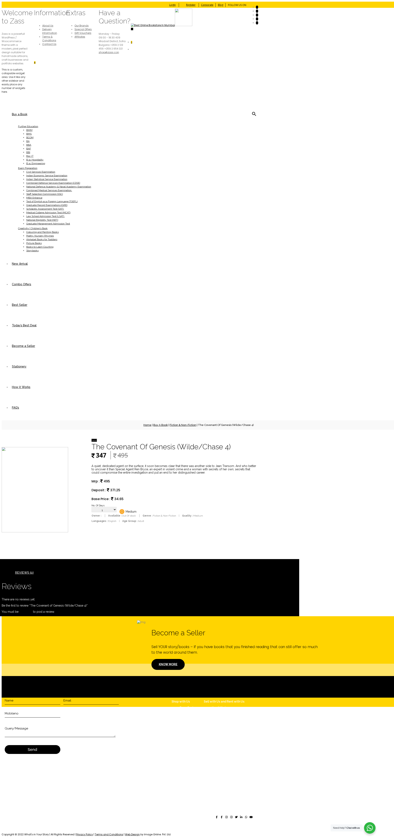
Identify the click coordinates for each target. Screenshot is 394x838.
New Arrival (20, 263)
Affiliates (79, 36)
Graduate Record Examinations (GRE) (46, 205)
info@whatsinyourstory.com (232, 778)
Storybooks (32, 250)
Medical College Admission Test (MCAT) (48, 212)
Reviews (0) (24, 572)
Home (147, 425)
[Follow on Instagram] (257, 22)
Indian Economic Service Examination (46, 175)
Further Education (28, 126)
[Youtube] (251, 817)
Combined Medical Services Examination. (49, 190)
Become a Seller (23, 346)
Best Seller (19, 304)
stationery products (38, 830)
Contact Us (49, 44)
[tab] (24, 572)
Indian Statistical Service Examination (46, 179)
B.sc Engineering (35, 163)
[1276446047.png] (35, 531)
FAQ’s (15, 407)
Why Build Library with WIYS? (229, 711)
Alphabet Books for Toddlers (41, 239)
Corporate (207, 5)
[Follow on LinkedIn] (257, 19)
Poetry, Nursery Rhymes (40, 235)
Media (184, 731)
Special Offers (83, 29)
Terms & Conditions (49, 38)
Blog (220, 5)
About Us (47, 25)
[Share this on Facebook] (217, 817)
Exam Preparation (27, 168)
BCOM (29, 137)
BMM (29, 130)
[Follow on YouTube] (257, 15)
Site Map (218, 749)
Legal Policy (221, 745)
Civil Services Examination (40, 171)
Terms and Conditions (109, 834)
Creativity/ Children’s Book (33, 228)
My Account (187, 748)
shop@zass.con (109, 52)
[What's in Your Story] (161, 25)
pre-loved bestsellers (142, 830)
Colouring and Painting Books (42, 232)
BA (28, 141)
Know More (168, 664)
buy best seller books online (93, 827)
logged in (25, 611)
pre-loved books (43, 827)
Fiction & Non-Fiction (183, 425)
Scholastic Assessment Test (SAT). (45, 208)
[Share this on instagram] (226, 817)
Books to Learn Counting (40, 246)
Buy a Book (19, 114)
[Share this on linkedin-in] (241, 817)
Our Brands (81, 25)
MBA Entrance (34, 197)
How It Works (220, 707)
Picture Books (34, 243)
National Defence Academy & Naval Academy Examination (58, 186)
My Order (185, 752)
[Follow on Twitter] (257, 11)
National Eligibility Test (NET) (42, 219)
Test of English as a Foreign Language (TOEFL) (52, 201)
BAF (28, 148)
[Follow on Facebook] (257, 7)
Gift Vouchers (82, 33)
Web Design (132, 834)
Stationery (19, 366)
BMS (29, 133)
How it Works (21, 387)
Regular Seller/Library (225, 715)
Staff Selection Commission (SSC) (44, 194)
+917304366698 (225, 786)
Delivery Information (49, 31)
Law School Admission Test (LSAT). (45, 216)
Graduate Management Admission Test (48, 223)
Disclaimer (220, 740)
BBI (28, 152)
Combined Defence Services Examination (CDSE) (53, 182)
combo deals (245, 827)
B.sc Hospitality (35, 159)
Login (172, 5)
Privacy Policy (84, 834)
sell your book (63, 827)
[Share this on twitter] (236, 817)
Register (191, 5)
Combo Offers (21, 284)
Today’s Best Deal (24, 325)
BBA (28, 144)
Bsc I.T (29, 156)
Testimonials (188, 727)
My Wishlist (187, 755)
